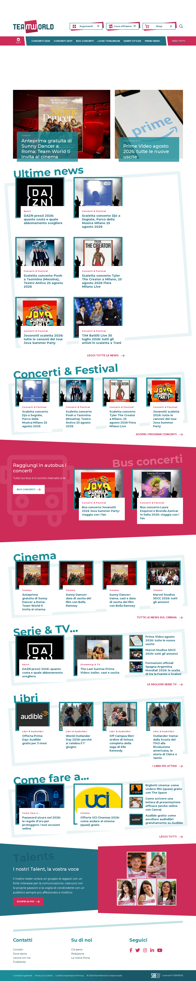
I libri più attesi (165, 765)
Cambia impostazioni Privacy (69, 975)
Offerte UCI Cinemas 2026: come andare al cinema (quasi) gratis (100, 821)
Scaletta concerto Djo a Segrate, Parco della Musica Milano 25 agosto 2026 (101, 221)
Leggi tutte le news (103, 355)
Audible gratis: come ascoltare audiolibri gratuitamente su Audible (164, 819)
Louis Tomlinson (109, 41)
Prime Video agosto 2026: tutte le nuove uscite (146, 151)
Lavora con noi (21, 957)
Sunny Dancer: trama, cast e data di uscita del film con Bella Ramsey (122, 600)
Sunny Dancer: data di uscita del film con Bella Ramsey (78, 600)
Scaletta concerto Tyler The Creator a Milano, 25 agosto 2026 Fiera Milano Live (102, 281)
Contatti (18, 949)
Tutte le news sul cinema (157, 617)
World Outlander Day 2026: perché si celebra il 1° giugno (79, 741)
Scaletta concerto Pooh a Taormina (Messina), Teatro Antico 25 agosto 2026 (43, 281)
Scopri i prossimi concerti (156, 434)
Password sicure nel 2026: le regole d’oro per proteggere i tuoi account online (41, 823)
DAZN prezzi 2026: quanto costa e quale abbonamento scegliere (43, 219)
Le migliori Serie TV (162, 684)
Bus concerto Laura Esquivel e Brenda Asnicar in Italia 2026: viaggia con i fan (159, 513)
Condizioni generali (22, 975)
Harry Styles (132, 41)
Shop (159, 26)
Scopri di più (25, 901)
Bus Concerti (26, 489)
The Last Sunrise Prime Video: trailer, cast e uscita (99, 670)
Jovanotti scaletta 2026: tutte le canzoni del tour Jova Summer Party (43, 339)
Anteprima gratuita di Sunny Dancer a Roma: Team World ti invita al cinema (46, 149)
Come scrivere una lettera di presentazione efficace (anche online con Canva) (163, 804)
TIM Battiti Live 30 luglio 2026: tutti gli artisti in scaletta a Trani (101, 339)
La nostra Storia (80, 957)
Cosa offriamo (123, 26)
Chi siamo (77, 949)
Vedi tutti (178, 41)
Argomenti (86, 26)
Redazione (77, 953)
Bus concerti (85, 41)
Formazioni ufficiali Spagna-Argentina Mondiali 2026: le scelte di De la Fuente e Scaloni (163, 668)
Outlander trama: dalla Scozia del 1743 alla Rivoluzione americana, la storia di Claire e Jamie (165, 747)
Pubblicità (19, 962)
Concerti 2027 (63, 41)
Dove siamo (20, 953)
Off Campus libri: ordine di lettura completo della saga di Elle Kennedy (121, 743)
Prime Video (152, 41)
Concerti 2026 (40, 41)
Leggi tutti (168, 836)
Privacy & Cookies (44, 975)
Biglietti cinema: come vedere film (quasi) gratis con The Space (163, 789)
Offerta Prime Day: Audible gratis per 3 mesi (34, 739)
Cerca (180, 26)
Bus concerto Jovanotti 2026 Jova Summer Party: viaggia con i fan (101, 511)
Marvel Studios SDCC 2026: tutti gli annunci (165, 598)
